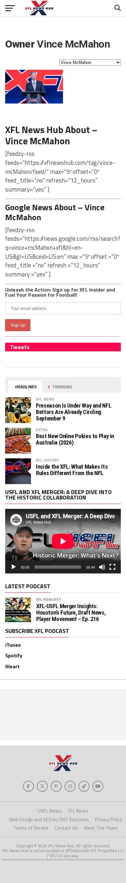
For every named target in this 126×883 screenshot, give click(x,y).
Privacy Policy (108, 819)
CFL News (78, 811)
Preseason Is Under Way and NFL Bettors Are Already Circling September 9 (73, 412)
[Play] (13, 567)
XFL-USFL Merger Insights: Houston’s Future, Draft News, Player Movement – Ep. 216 (71, 612)
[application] (63, 541)
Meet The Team (101, 828)
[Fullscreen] (112, 567)
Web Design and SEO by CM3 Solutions (49, 819)
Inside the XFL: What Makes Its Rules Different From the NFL (72, 469)
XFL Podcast (49, 599)
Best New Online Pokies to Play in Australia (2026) (75, 439)
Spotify (13, 655)
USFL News (50, 811)
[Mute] (102, 567)
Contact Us (66, 828)
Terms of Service (30, 828)
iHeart (12, 666)
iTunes (13, 645)
